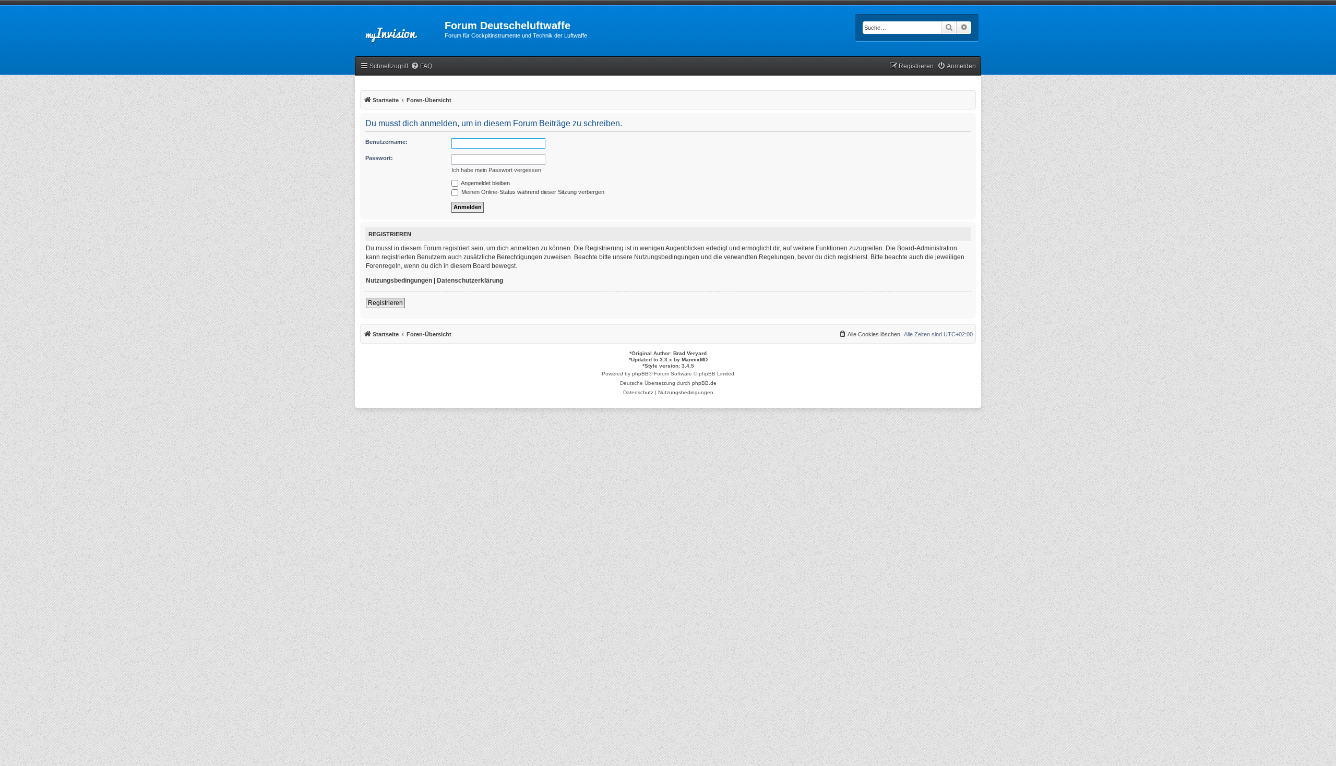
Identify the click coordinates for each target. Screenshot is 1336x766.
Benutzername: (386, 142)
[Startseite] (400, 28)
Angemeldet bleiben (485, 183)
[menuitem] (421, 66)
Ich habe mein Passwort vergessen (496, 170)
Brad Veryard (690, 353)
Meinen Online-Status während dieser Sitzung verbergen (532, 192)
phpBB (640, 373)
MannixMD (695, 359)
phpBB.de (704, 383)
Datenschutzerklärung (470, 280)
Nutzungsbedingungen (399, 280)
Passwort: (379, 158)
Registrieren (385, 303)
